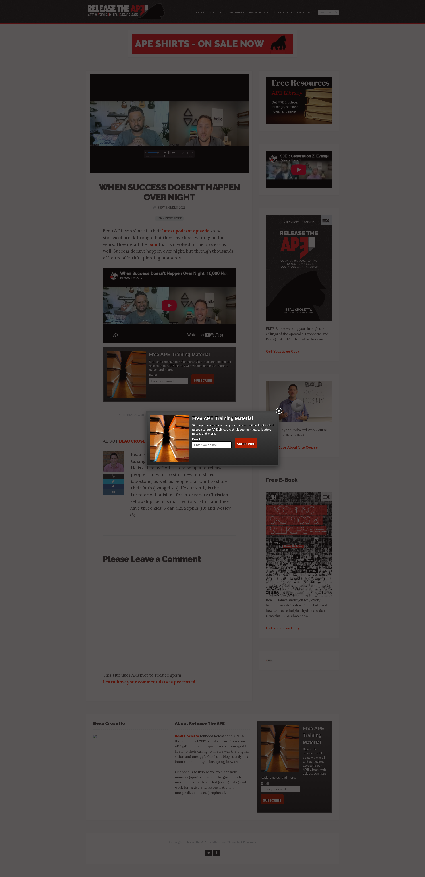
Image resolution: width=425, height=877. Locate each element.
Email (196, 439)
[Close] (279, 411)
